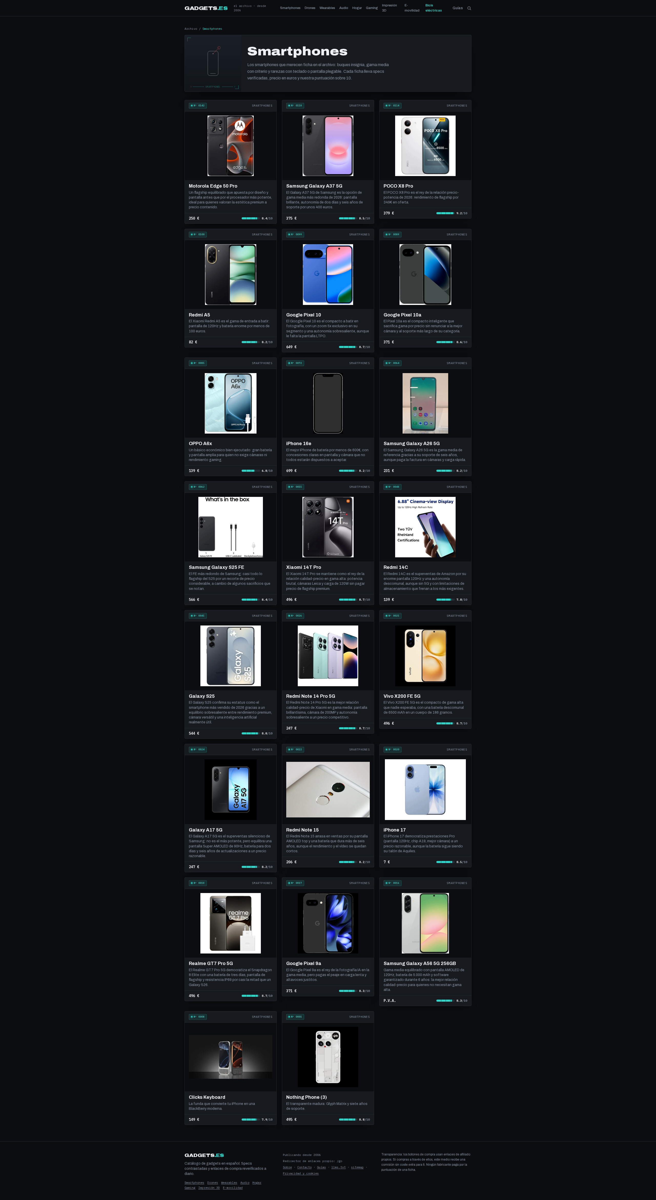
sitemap (357, 1167)
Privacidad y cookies (301, 1173)
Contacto (304, 1167)
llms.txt (338, 1167)
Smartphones (290, 8)
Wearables (327, 8)
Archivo (190, 28)
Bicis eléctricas (433, 8)
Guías (458, 8)
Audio (343, 8)
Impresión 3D (389, 8)
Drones (310, 8)
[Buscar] (469, 8)
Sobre (287, 1167)
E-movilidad (412, 8)
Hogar (357, 8)
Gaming (372, 8)
